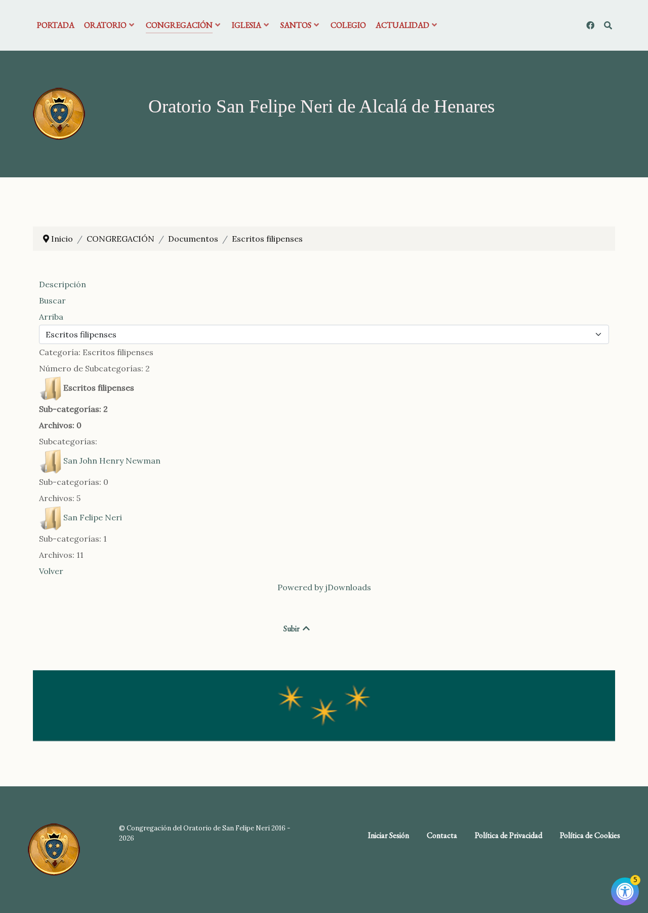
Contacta (442, 835)
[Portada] (59, 113)
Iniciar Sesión (388, 835)
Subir (292, 628)
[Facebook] (591, 25)
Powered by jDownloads (324, 587)
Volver (51, 571)
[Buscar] (607, 25)
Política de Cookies (590, 835)
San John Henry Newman (111, 460)
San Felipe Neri (92, 517)
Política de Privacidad (508, 835)
